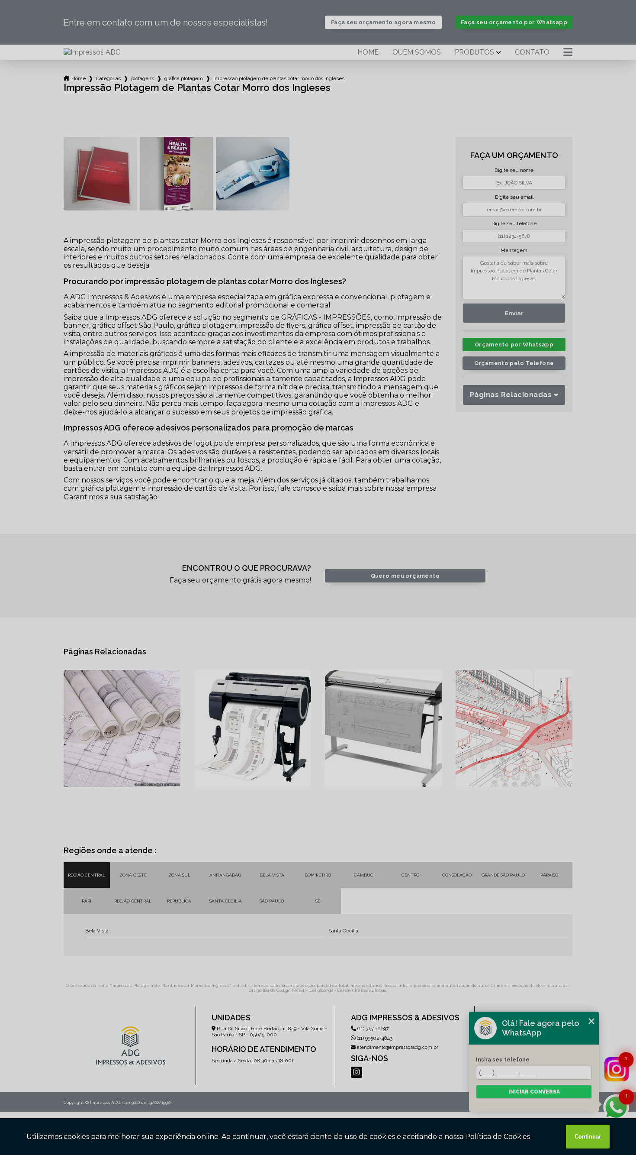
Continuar (588, 1136)
